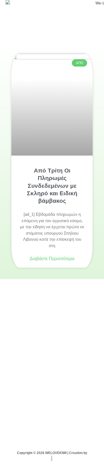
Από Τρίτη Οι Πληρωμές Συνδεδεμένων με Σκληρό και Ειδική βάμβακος (52, 185)
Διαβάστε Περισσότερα (52, 258)
